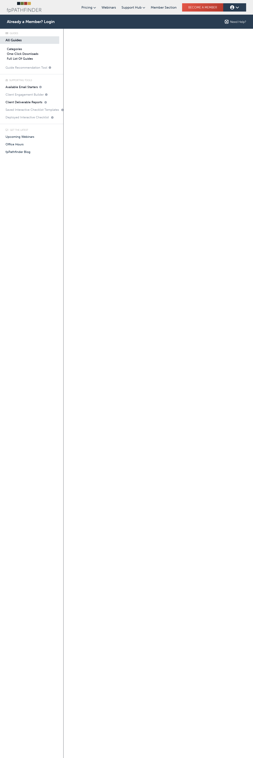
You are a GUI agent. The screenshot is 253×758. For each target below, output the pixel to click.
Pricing (87, 7)
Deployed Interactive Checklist (27, 117)
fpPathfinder (24, 7)
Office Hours (15, 144)
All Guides (14, 40)
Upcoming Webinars (20, 137)
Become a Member (202, 7)
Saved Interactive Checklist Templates (32, 110)
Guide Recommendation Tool (26, 68)
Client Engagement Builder (25, 95)
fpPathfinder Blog (18, 152)
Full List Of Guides (20, 59)
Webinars (109, 7)
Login (49, 21)
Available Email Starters (22, 87)
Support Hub (132, 7)
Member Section (164, 7)
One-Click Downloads (22, 54)
